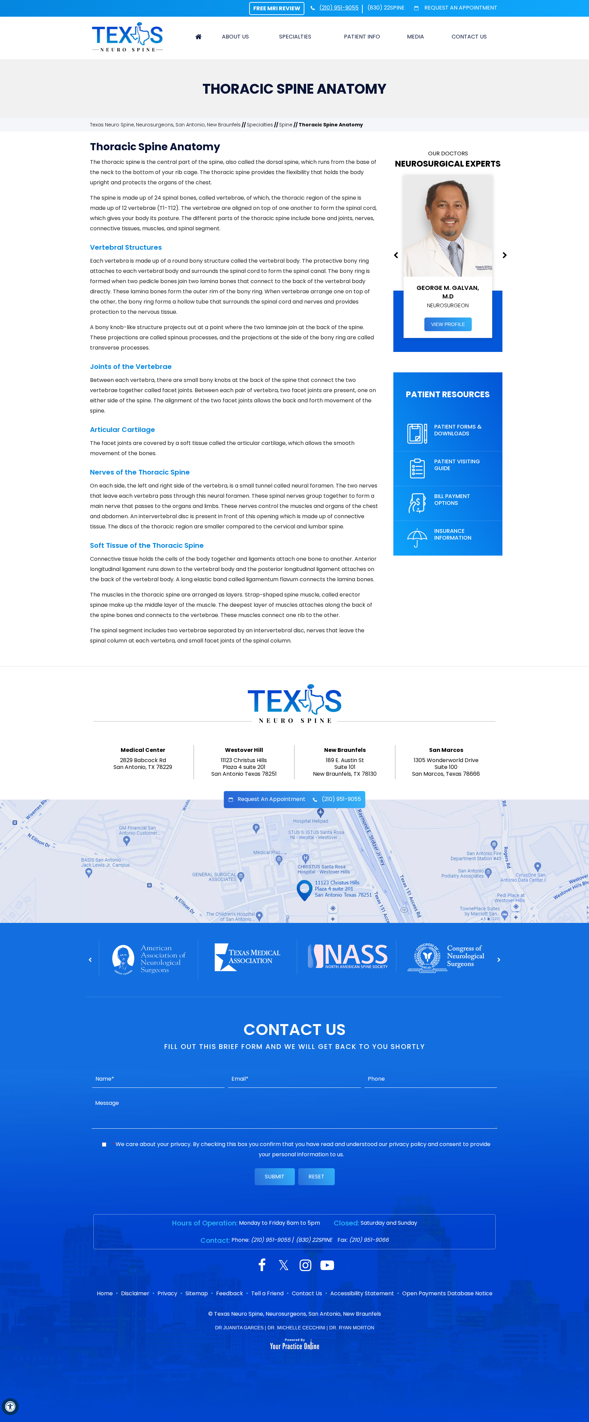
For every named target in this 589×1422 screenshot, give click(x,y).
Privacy (167, 1293)
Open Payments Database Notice (447, 1293)
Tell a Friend (267, 1293)
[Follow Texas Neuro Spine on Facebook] (261, 1266)
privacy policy (407, 1144)
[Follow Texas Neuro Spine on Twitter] (283, 1266)
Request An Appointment (460, 8)
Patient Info (362, 37)
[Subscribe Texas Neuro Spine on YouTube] (327, 1266)
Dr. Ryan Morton (351, 1327)
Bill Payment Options (452, 499)
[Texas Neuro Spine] (127, 36)
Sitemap (196, 1293)
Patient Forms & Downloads (458, 430)
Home (198, 36)
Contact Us (469, 37)
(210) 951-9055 (339, 8)
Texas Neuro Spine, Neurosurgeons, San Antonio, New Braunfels (165, 124)
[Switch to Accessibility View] (10, 1406)
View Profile (448, 324)
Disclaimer (135, 1293)
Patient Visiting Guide (457, 465)
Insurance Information (452, 534)
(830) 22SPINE (386, 8)
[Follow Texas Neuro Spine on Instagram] (305, 1266)
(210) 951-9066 (369, 1240)
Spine (285, 124)
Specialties (295, 37)
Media (415, 37)
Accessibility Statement (362, 1293)
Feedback (229, 1293)
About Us (235, 37)
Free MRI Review (276, 8)
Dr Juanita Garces (239, 1327)
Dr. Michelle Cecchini (296, 1327)
